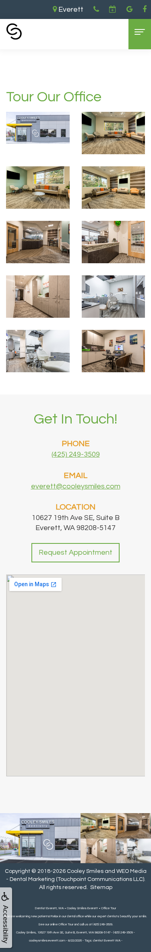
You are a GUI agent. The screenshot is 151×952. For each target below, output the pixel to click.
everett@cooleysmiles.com (75, 486)
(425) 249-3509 (76, 454)
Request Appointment (75, 552)
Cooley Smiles (85, 871)
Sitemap (101, 887)
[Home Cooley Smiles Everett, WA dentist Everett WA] (14, 31)
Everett (70, 9)
